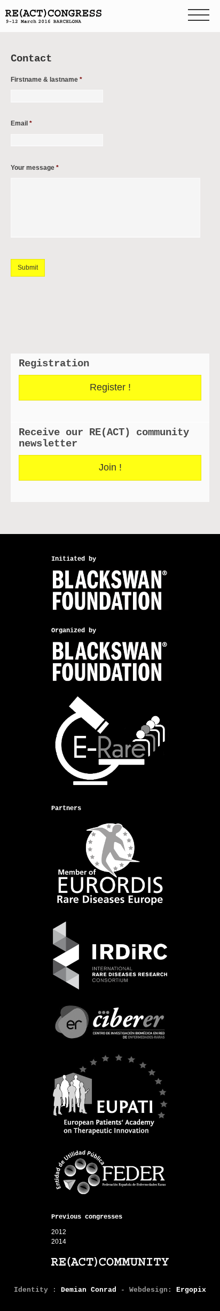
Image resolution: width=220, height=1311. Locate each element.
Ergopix (191, 1290)
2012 (58, 1232)
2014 (58, 1241)
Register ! (110, 387)
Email (21, 123)
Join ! (110, 467)
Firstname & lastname (46, 79)
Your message (35, 167)
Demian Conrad (88, 1290)
